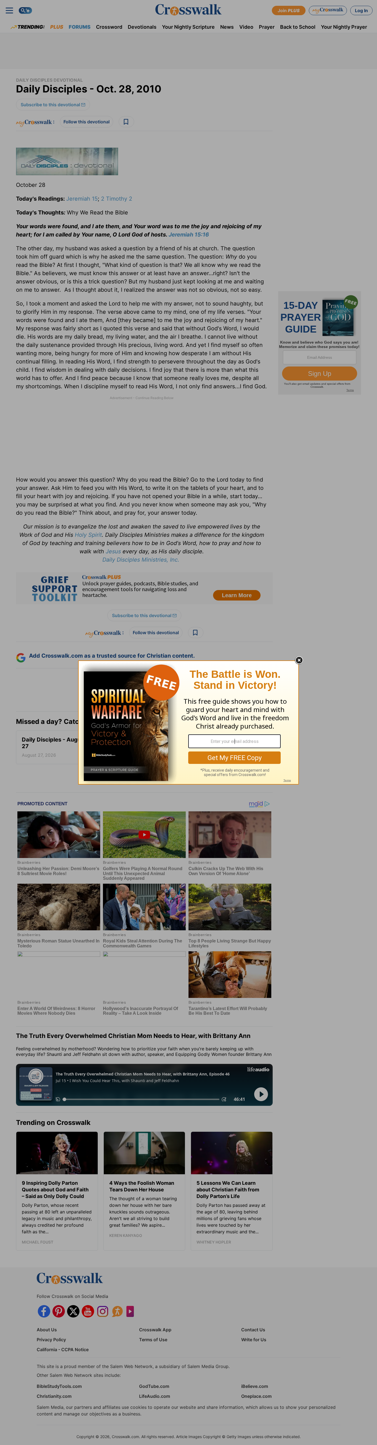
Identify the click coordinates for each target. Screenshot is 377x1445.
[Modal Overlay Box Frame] (188, 722)
